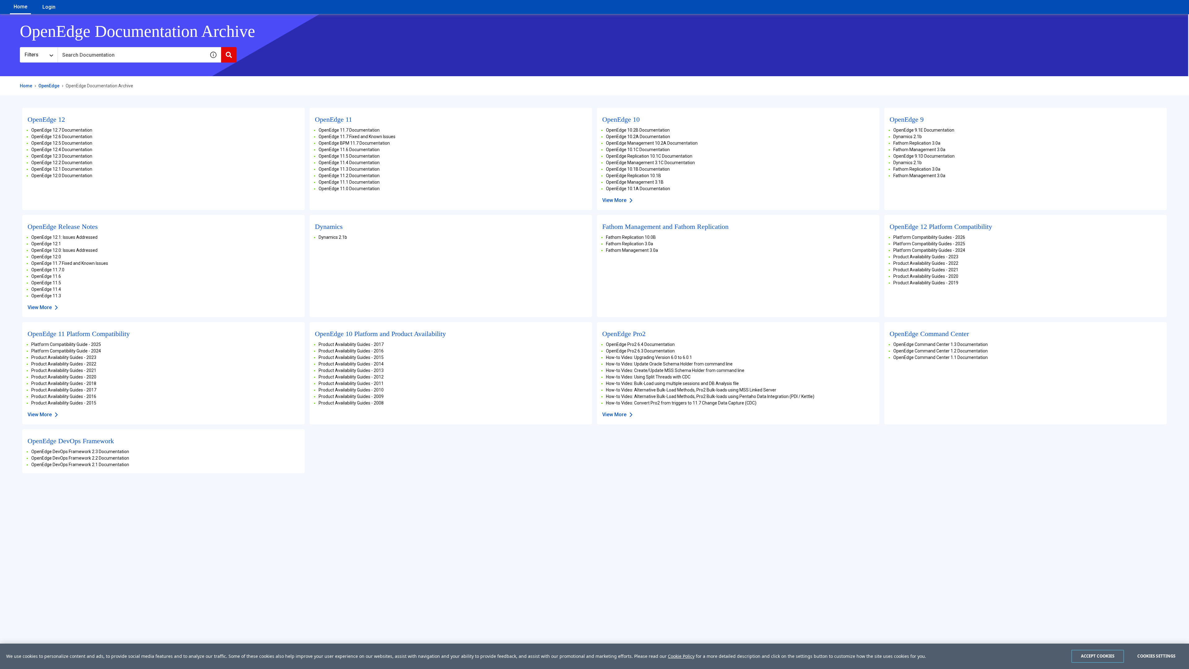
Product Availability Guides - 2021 (925, 269)
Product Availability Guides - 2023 (925, 256)
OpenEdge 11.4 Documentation (349, 162)
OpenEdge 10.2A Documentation (638, 136)
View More (614, 200)
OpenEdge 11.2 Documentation (349, 175)
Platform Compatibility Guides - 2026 (929, 237)
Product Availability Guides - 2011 (351, 383)
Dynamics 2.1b (907, 136)
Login (48, 7)
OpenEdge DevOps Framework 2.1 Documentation (80, 464)
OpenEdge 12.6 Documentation (61, 136)
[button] (213, 55)
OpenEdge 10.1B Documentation (638, 169)
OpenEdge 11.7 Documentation (349, 130)
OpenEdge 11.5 (46, 282)
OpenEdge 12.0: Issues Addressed (64, 250)
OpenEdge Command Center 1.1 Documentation (940, 357)
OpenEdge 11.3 (46, 295)
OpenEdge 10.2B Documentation (638, 130)
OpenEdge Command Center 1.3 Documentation (940, 344)
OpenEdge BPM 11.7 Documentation (354, 143)
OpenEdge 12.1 (46, 243)
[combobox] (132, 55)
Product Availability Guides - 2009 (351, 396)
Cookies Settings (1156, 656)
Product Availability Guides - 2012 (351, 376)
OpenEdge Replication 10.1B (633, 175)
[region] (594, 656)
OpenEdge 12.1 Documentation (61, 169)
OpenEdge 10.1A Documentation (638, 188)
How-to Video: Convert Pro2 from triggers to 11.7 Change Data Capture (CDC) (681, 402)
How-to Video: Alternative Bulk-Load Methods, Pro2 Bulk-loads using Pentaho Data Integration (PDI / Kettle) (710, 396)
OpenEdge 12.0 (46, 256)
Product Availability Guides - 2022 (925, 263)
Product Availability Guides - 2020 (925, 276)
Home (20, 7)
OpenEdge (48, 85)
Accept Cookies (1098, 656)
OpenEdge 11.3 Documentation (349, 169)
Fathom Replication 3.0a (916, 143)
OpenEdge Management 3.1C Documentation (650, 162)
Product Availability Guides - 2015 (63, 402)
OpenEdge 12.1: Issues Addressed (64, 237)
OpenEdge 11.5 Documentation (349, 156)
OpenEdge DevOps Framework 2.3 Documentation (80, 451)
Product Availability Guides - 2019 (925, 282)
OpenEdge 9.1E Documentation (923, 130)
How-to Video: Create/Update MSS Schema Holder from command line (675, 370)
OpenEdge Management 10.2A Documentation (652, 143)
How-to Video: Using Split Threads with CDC (648, 376)
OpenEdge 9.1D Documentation (924, 156)
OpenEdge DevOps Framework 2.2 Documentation (80, 458)
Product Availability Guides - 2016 (63, 396)
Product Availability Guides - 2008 (351, 402)
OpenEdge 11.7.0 (47, 269)
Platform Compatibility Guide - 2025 (66, 344)
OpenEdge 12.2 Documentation (61, 162)
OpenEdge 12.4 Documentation (61, 149)
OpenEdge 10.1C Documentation (638, 149)
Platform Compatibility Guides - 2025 (929, 243)
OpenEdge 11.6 (46, 276)
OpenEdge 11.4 (46, 289)
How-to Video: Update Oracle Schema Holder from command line (669, 363)
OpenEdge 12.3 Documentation (61, 156)
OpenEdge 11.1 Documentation (349, 182)
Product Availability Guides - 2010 (351, 389)
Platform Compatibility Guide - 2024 (66, 350)
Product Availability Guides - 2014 (351, 363)
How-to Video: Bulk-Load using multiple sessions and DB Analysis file (672, 383)
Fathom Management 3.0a (919, 149)
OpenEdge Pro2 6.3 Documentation (640, 350)
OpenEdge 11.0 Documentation (349, 188)
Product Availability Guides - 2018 (63, 383)
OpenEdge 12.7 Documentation (61, 130)
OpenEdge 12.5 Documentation (61, 143)
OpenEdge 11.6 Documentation (349, 149)
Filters (31, 55)
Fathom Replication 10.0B (631, 237)
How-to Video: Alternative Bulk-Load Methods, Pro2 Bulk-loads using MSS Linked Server (691, 389)
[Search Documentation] (229, 55)
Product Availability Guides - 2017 (63, 389)
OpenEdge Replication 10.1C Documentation (649, 156)
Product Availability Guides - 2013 (351, 370)
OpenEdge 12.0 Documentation (61, 175)
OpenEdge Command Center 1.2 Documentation (940, 350)
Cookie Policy (681, 656)
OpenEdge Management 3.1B (635, 182)
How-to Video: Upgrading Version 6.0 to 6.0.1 (649, 357)
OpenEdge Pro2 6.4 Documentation (640, 344)
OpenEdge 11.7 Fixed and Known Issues (357, 136)
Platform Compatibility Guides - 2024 (929, 250)
